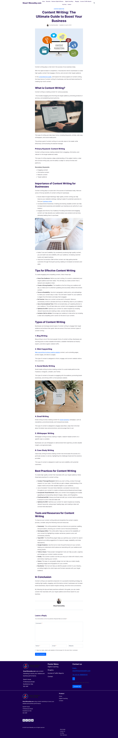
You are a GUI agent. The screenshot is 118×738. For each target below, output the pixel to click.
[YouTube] (32, 720)
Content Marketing (59, 8)
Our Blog (62, 733)
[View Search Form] (94, 3)
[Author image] (48, 25)
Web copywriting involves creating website (47, 352)
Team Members (63, 735)
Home (43, 1)
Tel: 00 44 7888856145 (80, 674)
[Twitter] (26, 720)
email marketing (64, 419)
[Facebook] (24, 720)
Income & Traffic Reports (85, 1)
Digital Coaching (63, 698)
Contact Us (62, 731)
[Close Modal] (73, 678)
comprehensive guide (45, 76)
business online (47, 201)
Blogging (77, 1)
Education (48, 1)
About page (62, 729)
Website (71, 645)
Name (38, 645)
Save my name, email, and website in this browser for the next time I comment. (57, 650)
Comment (39, 623)
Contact (69, 4)
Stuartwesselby (54, 25)
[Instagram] (29, 720)
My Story (64, 4)
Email (54, 645)
